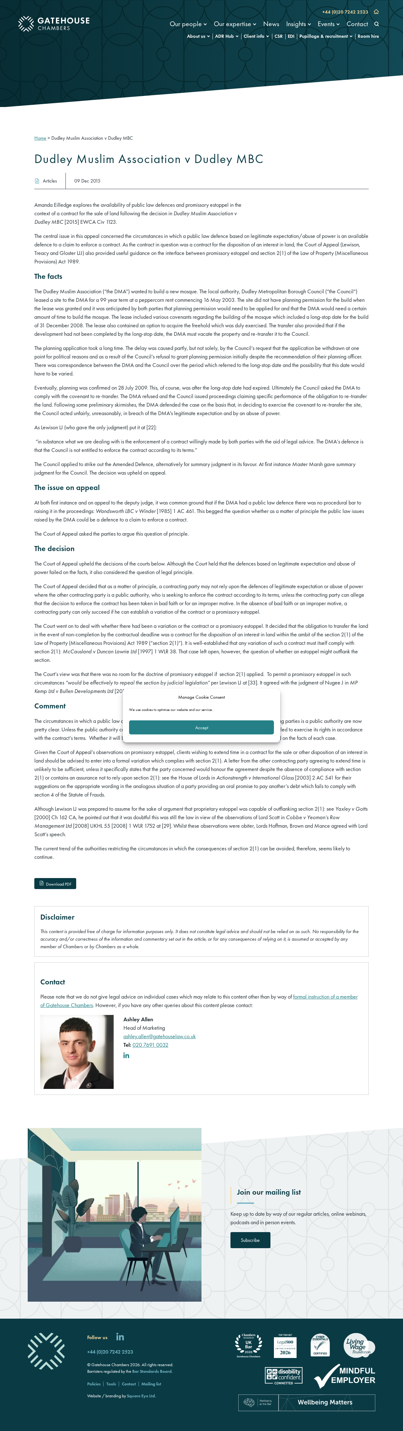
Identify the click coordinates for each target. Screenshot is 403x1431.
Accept (201, 727)
